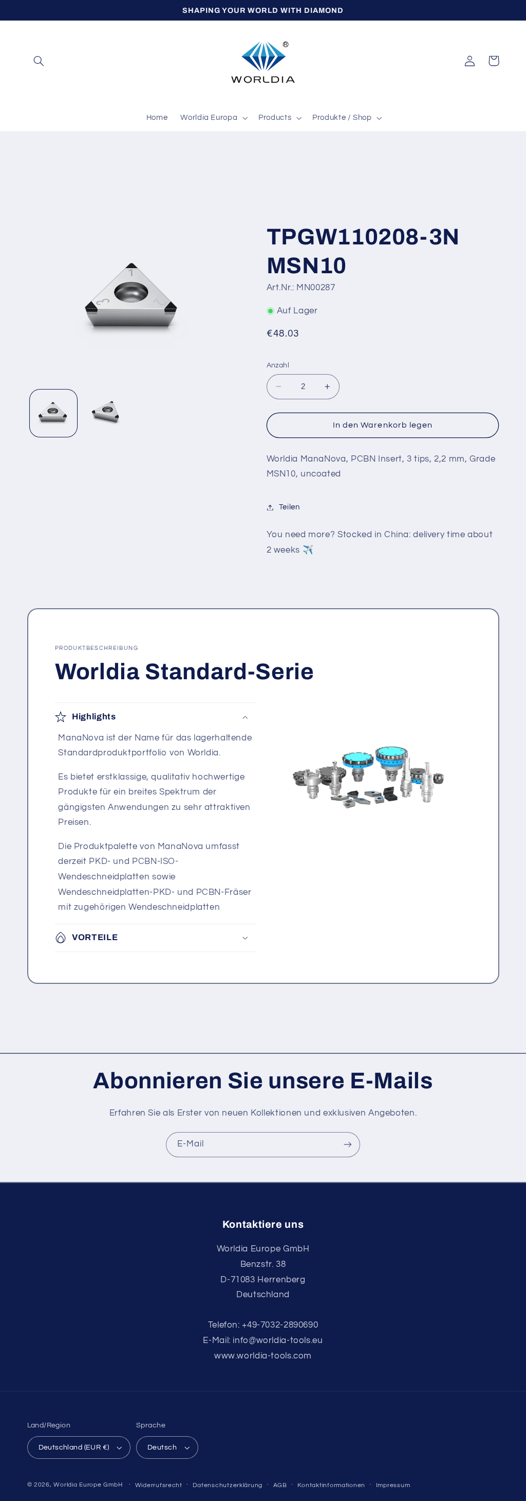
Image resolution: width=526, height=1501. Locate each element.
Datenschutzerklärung (227, 1485)
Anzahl (278, 365)
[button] (39, 61)
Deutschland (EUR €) (74, 1447)
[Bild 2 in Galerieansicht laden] (106, 413)
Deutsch (162, 1447)
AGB (280, 1485)
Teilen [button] (289, 507)
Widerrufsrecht (158, 1485)
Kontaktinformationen (331, 1485)
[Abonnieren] (348, 1144)
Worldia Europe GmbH (87, 1485)
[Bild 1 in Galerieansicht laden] (53, 413)
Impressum (393, 1485)
